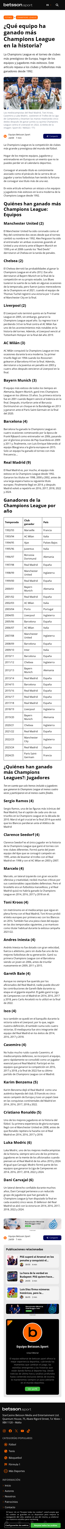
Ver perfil (32, 1388)
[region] (32, 1519)
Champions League (27, 17)
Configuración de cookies (16, 1525)
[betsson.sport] (18, 5)
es (47, 4)
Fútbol (8, 17)
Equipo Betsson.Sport (19, 134)
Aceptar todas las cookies (45, 1525)
